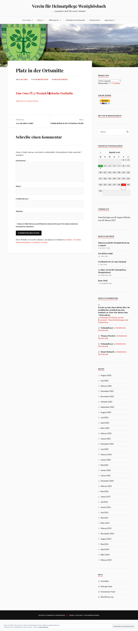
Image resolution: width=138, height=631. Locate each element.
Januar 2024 (106, 460)
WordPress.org (107, 597)
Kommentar (21, 161)
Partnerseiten (94, 20)
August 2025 (106, 412)
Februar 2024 (106, 454)
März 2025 (105, 428)
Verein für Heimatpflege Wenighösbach (69, 6)
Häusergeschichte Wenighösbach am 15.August (113, 244)
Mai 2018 (104, 491)
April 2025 (105, 423)
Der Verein (27, 20)
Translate (116, 83)
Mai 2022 (104, 465)
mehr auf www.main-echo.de (27, 101)
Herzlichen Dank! (105, 253)
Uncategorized (61, 79)
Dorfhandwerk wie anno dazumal (112, 261)
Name (19, 186)
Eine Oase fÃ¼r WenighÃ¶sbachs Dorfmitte (44, 93)
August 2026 (106, 375)
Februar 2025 (106, 433)
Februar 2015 (106, 528)
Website (19, 211)
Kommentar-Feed (108, 592)
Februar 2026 (106, 386)
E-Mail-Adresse (22, 199)
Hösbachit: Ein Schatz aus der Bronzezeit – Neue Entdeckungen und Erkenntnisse (113, 319)
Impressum (109, 20)
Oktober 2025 (106, 402)
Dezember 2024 (107, 444)
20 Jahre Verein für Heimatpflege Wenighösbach (112, 271)
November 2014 (107, 533)
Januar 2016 (106, 507)
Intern (39, 20)
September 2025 (107, 407)
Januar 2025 (106, 439)
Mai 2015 (104, 518)
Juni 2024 (104, 449)
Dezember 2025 (107, 391)
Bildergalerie (54, 20)
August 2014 (106, 539)
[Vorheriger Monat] (100, 152)
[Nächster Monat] (128, 152)
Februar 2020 (106, 486)
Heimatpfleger (41, 79)
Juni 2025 (104, 417)
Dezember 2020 (107, 481)
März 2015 (105, 523)
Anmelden (105, 581)
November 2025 (107, 396)
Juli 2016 (104, 502)
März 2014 (105, 555)
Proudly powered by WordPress (51, 615)
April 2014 (105, 549)
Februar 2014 (106, 560)
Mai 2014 (104, 544)
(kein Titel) (102, 280)
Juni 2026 (104, 381)
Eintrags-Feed (106, 586)
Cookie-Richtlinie (43, 627)
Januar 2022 (106, 470)
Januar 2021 (106, 475)
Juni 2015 (104, 512)
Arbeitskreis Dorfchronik (75, 20)
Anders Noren (93, 615)
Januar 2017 (106, 496)
